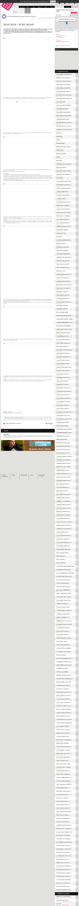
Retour (15, 12)
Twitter (67, 3)
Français (67, 7)
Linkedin (76, 3)
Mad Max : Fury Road (7, 411)
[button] (67, 23)
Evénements (21, 7)
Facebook (61, 3)
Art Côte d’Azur (5, 476)
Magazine (39, 7)
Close (58, 1)
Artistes (27, 7)
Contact (51, 7)
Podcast (45, 7)
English (74, 7)
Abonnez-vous (43, 475)
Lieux (34, 7)
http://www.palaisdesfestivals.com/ (62, 41)
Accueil (15, 7)
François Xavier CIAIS (9, 423)
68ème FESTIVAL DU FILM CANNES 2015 (45, 18)
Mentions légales (24, 475)
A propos (13, 475)
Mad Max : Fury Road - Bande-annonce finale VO (12, 412)
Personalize (53, 1)
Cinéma (32, 18)
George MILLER (6, 434)
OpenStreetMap (71, 30)
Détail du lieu (58, 15)
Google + (71, 3)
